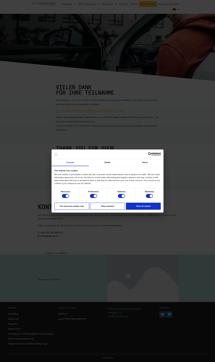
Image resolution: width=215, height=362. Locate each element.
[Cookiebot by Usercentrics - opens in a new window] (150, 154)
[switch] (93, 196)
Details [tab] (108, 162)
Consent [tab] (70, 162)
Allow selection (107, 206)
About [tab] (145, 162)
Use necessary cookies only (72, 206)
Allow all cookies (143, 206)
